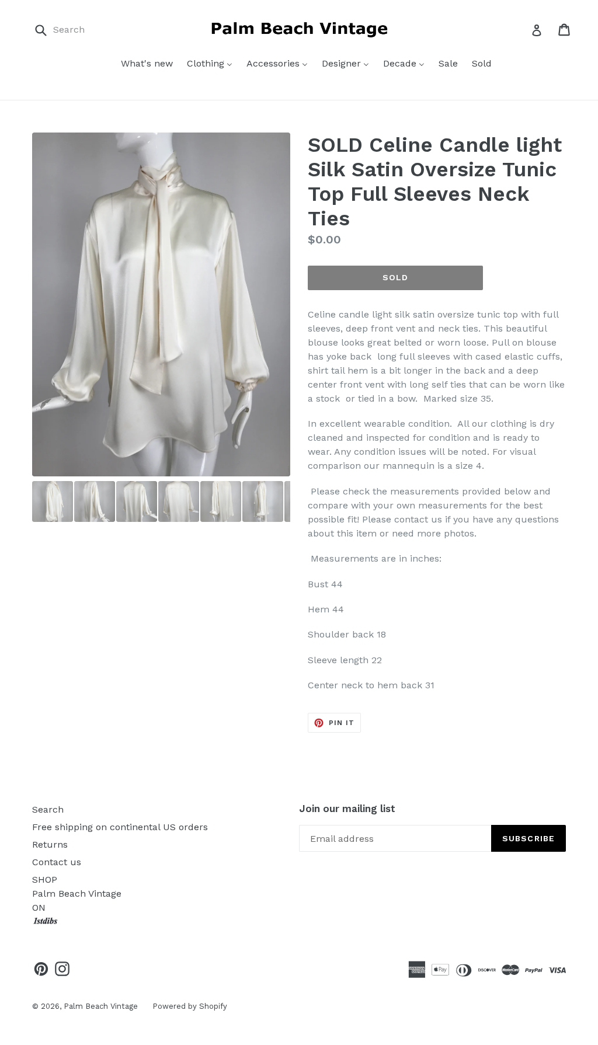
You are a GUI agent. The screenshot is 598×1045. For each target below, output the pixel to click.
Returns (50, 844)
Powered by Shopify (189, 1006)
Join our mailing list (347, 808)
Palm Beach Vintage (101, 1006)
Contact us (56, 862)
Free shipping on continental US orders (120, 826)
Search (48, 809)
